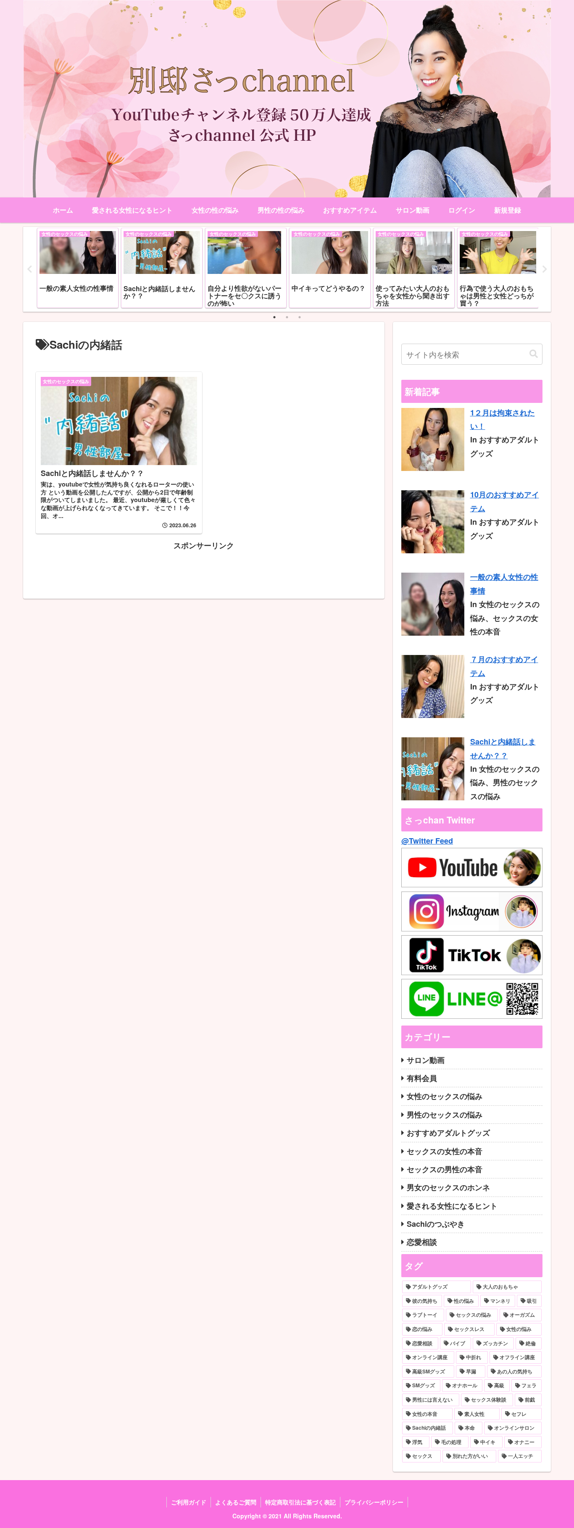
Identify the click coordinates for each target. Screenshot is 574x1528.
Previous (29, 269)
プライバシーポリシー (374, 1502)
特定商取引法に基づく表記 (300, 1502)
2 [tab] (287, 317)
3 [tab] (299, 317)
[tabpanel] (77, 268)
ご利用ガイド (188, 1502)
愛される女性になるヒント (452, 1205)
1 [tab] (274, 317)
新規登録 (507, 210)
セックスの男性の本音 (444, 1169)
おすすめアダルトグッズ (448, 1132)
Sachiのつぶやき (436, 1223)
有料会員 (422, 1078)
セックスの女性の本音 (444, 1151)
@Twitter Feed (427, 840)
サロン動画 (426, 1060)
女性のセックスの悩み (444, 1096)
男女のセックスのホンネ (448, 1187)
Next (544, 269)
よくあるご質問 (235, 1502)
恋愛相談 (422, 1241)
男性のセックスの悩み (444, 1114)
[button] (533, 354)
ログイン (461, 210)
